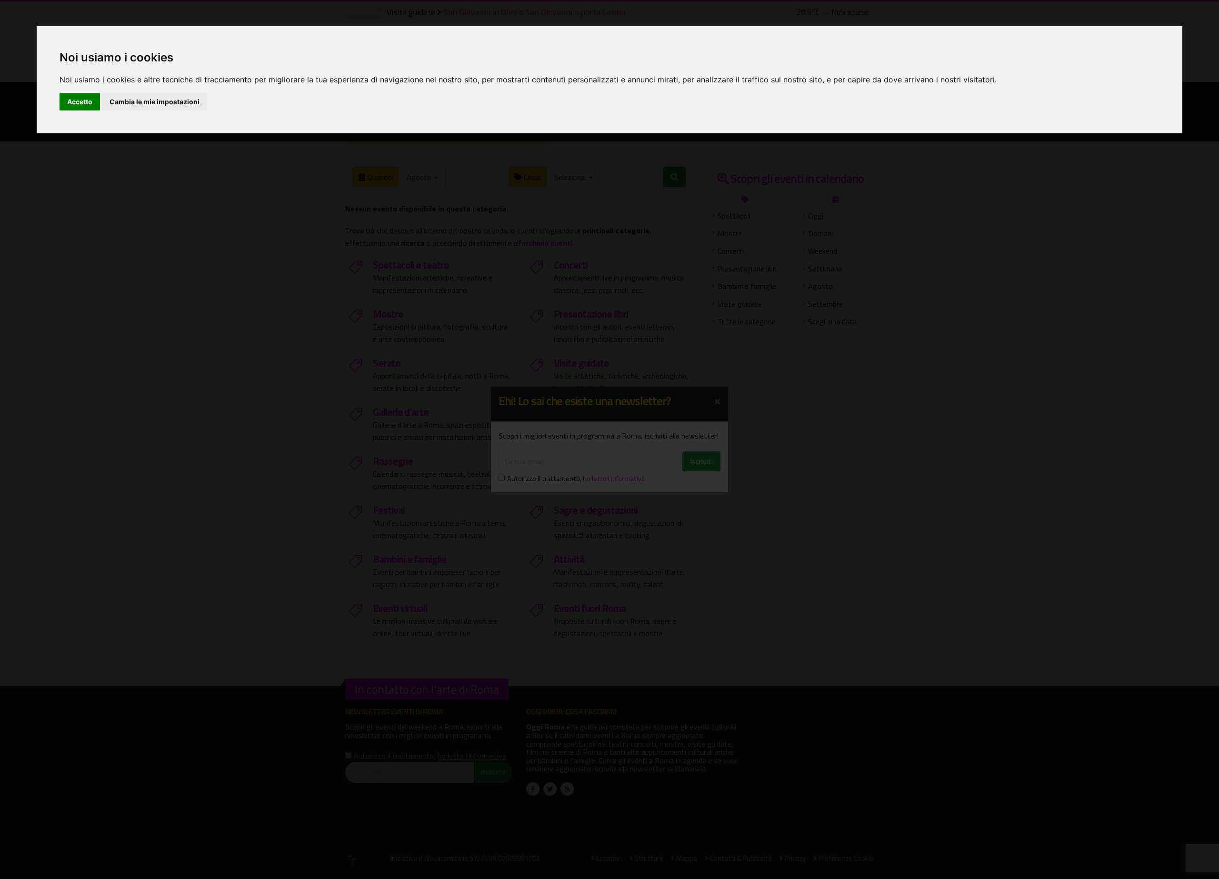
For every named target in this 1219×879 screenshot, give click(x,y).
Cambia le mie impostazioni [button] (155, 102)
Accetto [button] (79, 102)
